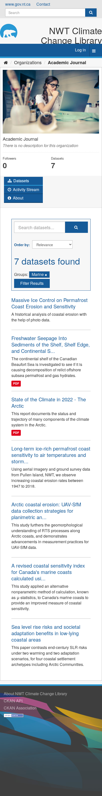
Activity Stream (25, 189)
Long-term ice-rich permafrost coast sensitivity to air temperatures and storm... (50, 455)
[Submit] (91, 12)
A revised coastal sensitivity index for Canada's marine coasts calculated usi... (48, 572)
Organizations (28, 62)
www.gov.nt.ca (17, 4)
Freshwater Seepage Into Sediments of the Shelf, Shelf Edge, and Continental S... (50, 344)
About (17, 198)
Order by (21, 244)
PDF (16, 383)
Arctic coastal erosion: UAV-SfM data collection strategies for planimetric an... (46, 511)
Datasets (20, 180)
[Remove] (46, 275)
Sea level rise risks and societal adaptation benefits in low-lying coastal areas (45, 633)
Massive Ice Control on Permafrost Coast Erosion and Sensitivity (49, 303)
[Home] (6, 62)
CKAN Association (20, 708)
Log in (80, 50)
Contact (43, 4)
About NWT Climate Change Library (35, 693)
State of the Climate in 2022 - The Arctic (48, 402)
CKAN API (13, 701)
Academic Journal (67, 62)
